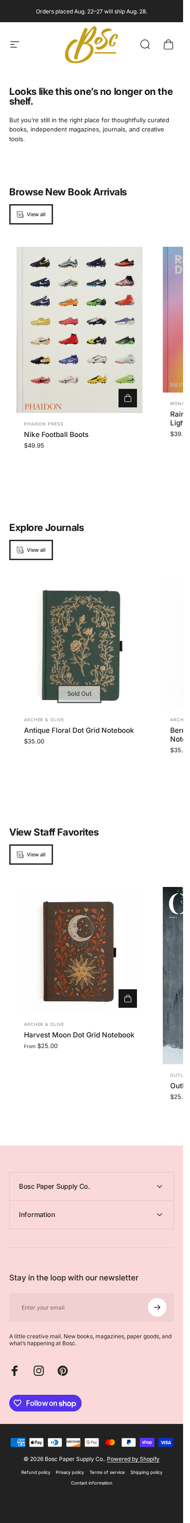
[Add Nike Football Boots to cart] (128, 398)
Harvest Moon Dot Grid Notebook (79, 1034)
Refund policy (35, 1472)
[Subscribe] (157, 1307)
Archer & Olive (44, 719)
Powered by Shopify (133, 1458)
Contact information (92, 1483)
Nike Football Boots (56, 434)
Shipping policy (146, 1472)
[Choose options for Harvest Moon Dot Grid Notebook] (128, 998)
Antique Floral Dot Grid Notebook (79, 730)
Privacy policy (70, 1472)
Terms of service (107, 1472)
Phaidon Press (44, 423)
